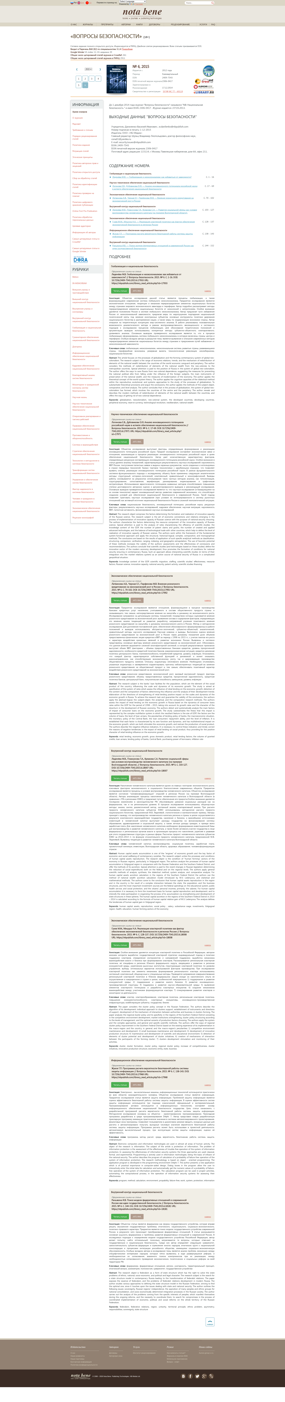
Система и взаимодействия (85, 444)
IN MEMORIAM (79, 283)
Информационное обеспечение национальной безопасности (85, 356)
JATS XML (137, 290)
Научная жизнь (79, 397)
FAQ (213, 24)
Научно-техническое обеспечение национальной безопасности (85, 406)
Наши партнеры (77, 1359)
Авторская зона (115, 1356)
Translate (139, 4)
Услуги (203, 24)
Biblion (75, 276)
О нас (74, 24)
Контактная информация (81, 1362)
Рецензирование (180, 24)
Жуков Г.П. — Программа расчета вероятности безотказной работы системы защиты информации (152, 235)
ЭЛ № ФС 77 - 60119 (173, 91)
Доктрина (77, 346)
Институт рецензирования (144, 1353)
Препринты (107, 24)
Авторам (126, 24)
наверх (208, 291)
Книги (139, 24)
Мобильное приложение (177, 1359)
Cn (90, 3)
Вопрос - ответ (173, 1362)
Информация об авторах (84, 232)
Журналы (88, 24)
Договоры (154, 24)
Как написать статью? (176, 1353)
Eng (82, 3)
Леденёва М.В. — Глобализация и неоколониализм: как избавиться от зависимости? (151, 177)
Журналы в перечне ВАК (177, 1356)
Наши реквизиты (78, 1356)
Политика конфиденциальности (84, 1365)
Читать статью (120, 290)
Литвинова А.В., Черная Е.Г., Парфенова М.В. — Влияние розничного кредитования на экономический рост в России (153, 199)
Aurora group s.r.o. (206, 1353)
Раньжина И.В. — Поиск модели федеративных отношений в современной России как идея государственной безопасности (153, 247)
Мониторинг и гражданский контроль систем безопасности (85, 387)
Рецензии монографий (83, 517)
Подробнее (127, 49)
